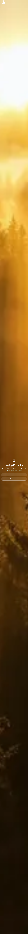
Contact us (13, 474)
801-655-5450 (15, 479)
